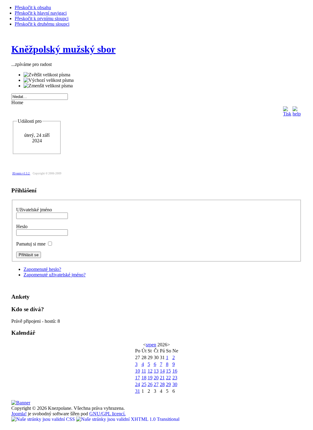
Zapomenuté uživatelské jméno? (55, 274)
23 (174, 377)
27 (156, 384)
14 (162, 371)
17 (137, 377)
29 (168, 384)
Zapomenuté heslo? (42, 269)
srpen (151, 344)
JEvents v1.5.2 (21, 173)
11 (144, 371)
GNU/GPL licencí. (107, 413)
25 (144, 384)
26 (150, 384)
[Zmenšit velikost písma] (48, 86)
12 (150, 371)
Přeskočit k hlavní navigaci (41, 13)
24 (137, 384)
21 (162, 377)
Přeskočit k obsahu (33, 7)
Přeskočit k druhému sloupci (42, 24)
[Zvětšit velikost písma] (47, 75)
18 (144, 377)
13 (156, 371)
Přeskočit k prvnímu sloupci (41, 18)
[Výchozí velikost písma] (49, 80)
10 (137, 371)
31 (137, 391)
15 (168, 371)
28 (162, 384)
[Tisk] (287, 109)
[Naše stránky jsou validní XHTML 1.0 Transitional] (127, 419)
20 (156, 377)
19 (150, 377)
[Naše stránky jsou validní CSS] (43, 419)
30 (174, 384)
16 (174, 371)
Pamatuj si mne (31, 243)
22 (168, 377)
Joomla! (19, 413)
